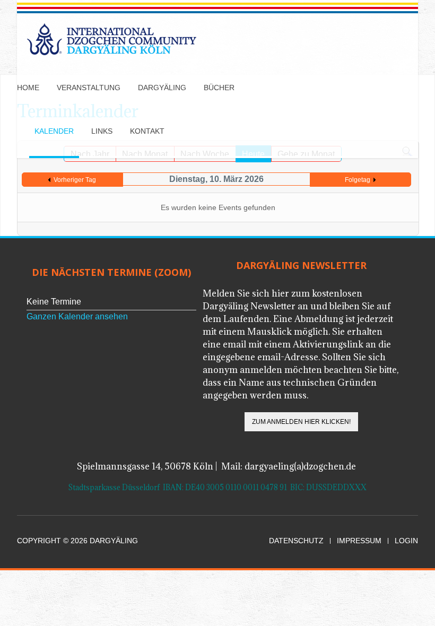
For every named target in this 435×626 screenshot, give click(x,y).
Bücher (219, 87)
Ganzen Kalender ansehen (77, 316)
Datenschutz (296, 541)
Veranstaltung (88, 87)
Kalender (54, 131)
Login (406, 541)
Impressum (359, 541)
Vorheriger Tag (75, 180)
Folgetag (357, 180)
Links (101, 131)
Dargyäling (162, 87)
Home (28, 87)
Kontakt (147, 131)
